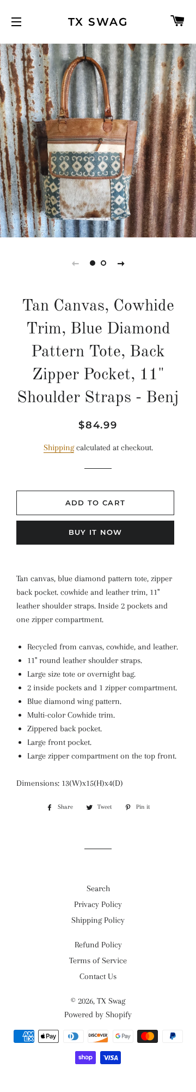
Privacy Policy (98, 904)
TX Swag (98, 21)
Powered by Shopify (98, 1014)
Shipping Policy (98, 920)
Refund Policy (98, 945)
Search (98, 888)
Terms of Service (98, 960)
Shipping (59, 447)
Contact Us (98, 976)
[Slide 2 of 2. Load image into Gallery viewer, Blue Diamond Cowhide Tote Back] (103, 263)
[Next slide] (121, 263)
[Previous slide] (75, 263)
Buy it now (95, 532)
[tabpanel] (98, 139)
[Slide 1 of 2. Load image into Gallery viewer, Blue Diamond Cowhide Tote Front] (92, 263)
